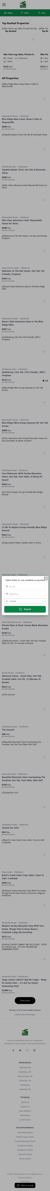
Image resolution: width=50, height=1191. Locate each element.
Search (27, 609)
